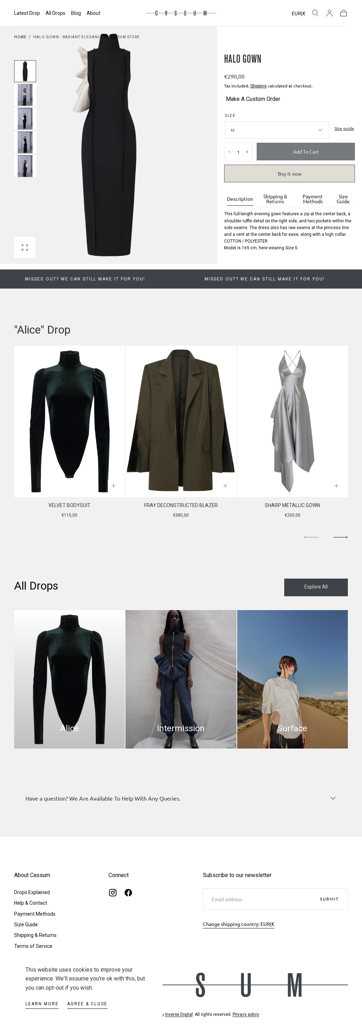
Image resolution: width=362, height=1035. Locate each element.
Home (20, 37)
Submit (329, 899)
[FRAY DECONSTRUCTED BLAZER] (180, 421)
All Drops (55, 13)
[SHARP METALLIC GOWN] (292, 421)
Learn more (42, 1003)
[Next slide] (340, 537)
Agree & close (87, 1003)
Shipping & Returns (275, 199)
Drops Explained (32, 892)
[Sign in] (329, 13)
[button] (298, 14)
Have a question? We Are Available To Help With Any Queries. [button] (103, 798)
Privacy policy (246, 1014)
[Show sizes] (113, 485)
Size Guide (343, 199)
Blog (76, 13)
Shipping (258, 86)
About (93, 13)
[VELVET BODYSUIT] (69, 421)
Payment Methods (313, 199)
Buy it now (290, 173)
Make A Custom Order (253, 99)
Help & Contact (30, 903)
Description (240, 199)
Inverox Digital (179, 1014)
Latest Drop (27, 13)
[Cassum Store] (181, 985)
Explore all (316, 587)
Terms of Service (33, 946)
